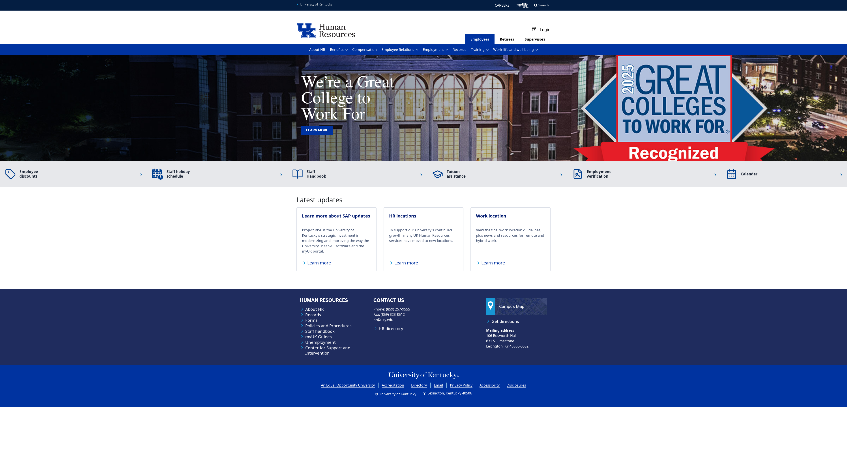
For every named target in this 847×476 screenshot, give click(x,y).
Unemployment (320, 342)
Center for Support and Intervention (327, 350)
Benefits (337, 49)
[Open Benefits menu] (347, 49)
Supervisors (535, 39)
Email (438, 385)
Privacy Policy (461, 385)
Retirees (507, 39)
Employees (479, 39)
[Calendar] (534, 29)
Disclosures (516, 385)
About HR (317, 49)
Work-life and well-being (513, 49)
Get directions (505, 321)
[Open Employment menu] (448, 49)
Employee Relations (398, 49)
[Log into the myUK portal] (523, 5)
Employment (433, 49)
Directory (419, 385)
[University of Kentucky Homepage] (423, 375)
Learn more (317, 130)
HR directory (391, 328)
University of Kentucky (316, 4)
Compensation (364, 49)
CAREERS (502, 5)
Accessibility (490, 385)
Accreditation (393, 385)
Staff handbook (320, 331)
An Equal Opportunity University (348, 385)
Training (478, 49)
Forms (311, 320)
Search (543, 5)
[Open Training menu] (488, 49)
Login (545, 30)
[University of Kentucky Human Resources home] (326, 30)
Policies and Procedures (328, 325)
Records (459, 49)
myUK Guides (318, 336)
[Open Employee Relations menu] (418, 49)
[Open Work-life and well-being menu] (537, 49)
